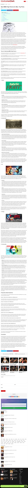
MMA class (21, 471)
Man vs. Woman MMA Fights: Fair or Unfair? (4, 372)
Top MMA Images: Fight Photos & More (8, 427)
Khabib (20, 473)
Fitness (21, 472)
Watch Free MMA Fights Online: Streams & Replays (23, 364)
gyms (23, 440)
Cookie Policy (19, 486)
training (21, 442)
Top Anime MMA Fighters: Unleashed (15, 471)
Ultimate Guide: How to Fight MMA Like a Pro (9, 453)
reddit (24, 441)
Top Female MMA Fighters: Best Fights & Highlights (13, 364)
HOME (20, 470)
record (22, 441)
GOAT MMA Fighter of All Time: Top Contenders (14, 372)
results (2, 442)
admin (3, 8)
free (17, 440)
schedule (5, 442)
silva (10, 442)
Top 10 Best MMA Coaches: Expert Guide (15, 475)
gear (19, 440)
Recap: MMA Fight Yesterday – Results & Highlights (9, 461)
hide (7, 12)
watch (23, 442)
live (10, 441)
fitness (15, 440)
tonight (18, 442)
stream (12, 442)
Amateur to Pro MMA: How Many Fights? (22, 372)
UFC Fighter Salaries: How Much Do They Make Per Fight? (10, 418)
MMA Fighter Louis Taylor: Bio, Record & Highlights (6, 478)
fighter (4, 440)
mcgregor (13, 441)
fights (12, 440)
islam (1, 441)
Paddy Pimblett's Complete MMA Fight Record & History (10, 434)
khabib (8, 441)
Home (6, 4)
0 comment (10, 8)
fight (9, 4)
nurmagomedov (18, 441)
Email (15, 384)
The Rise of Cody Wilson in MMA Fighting (6, 471)
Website (2, 387)
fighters (7, 440)
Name (2, 384)
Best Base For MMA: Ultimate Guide (8, 464)
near (15, 441)
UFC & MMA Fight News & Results (15, 477)
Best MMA (20, 483)
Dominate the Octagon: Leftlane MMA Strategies (6, 475)
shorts (8, 442)
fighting (10, 440)
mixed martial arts (15, 44)
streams (15, 442)
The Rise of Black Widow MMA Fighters (5, 364)
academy (20, 482)
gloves (21, 440)
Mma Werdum (5, 411)
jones (6, 441)
